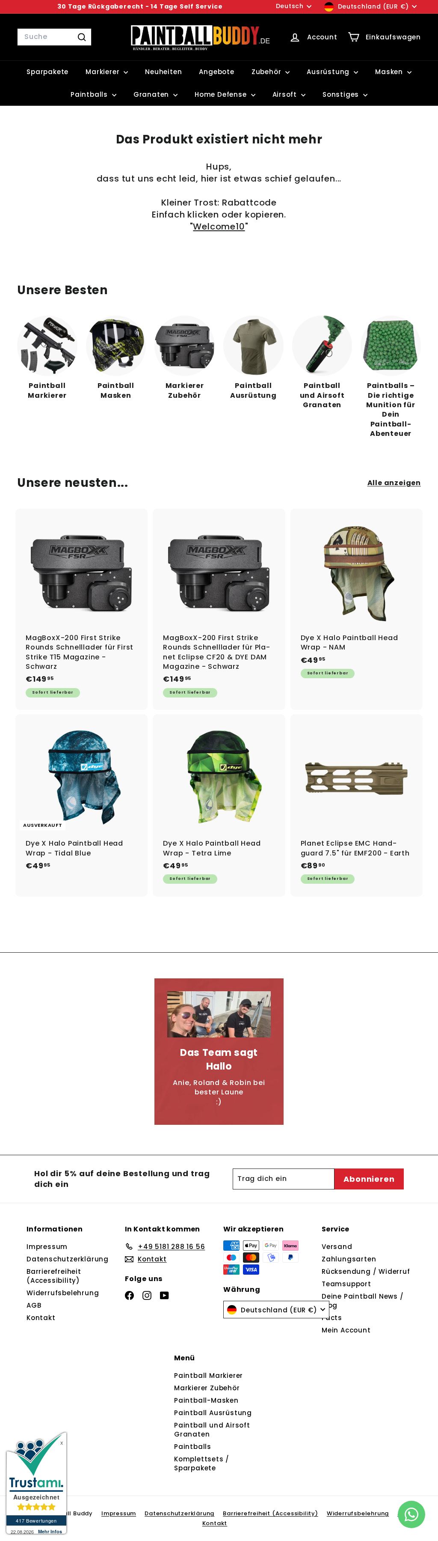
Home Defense (222, 94)
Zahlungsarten (349, 1259)
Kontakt (41, 1317)
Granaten (152, 94)
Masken (390, 71)
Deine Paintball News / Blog (363, 1301)
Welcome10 (219, 226)
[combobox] (54, 36)
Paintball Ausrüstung (213, 1412)
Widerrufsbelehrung (63, 1292)
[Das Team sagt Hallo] (218, 1014)
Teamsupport (346, 1283)
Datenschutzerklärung (68, 1259)
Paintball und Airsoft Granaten (212, 1430)
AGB (34, 1305)
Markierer (103, 71)
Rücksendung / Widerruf (366, 1271)
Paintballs (90, 94)
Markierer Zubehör (207, 1387)
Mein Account (346, 1330)
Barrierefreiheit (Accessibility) (54, 1276)
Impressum (47, 1246)
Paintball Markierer (208, 1375)
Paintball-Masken (206, 1400)
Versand (337, 1246)
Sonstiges (342, 94)
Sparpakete (47, 71)
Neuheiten (163, 71)
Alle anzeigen (394, 483)
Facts (332, 1317)
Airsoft (285, 94)
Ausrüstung (329, 71)
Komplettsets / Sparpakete (201, 1463)
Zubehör (267, 71)
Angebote (216, 71)
